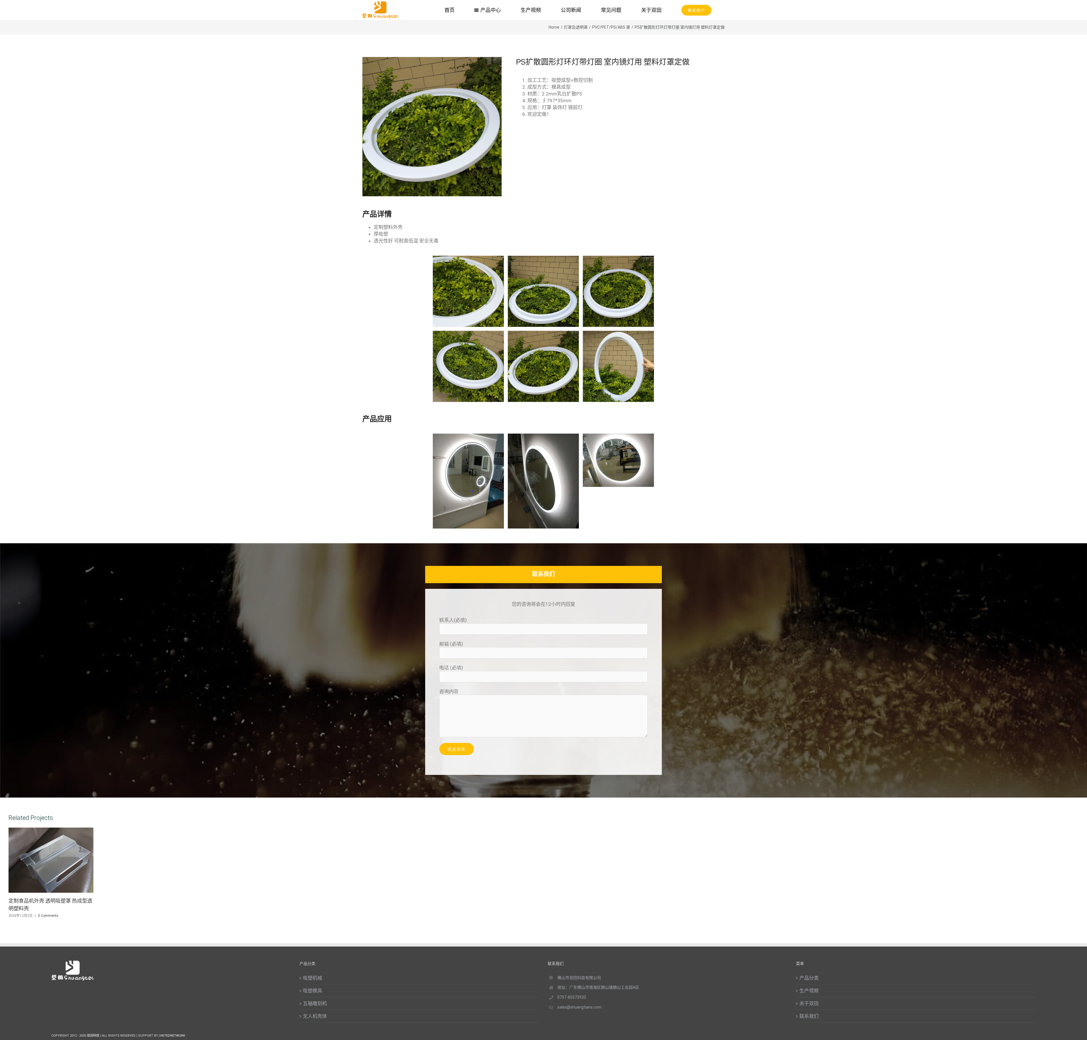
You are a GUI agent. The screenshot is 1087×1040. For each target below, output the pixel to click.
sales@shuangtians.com (579, 1007)
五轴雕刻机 (315, 1003)
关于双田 (809, 1003)
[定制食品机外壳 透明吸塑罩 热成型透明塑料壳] (50, 860)
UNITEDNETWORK (172, 1035)
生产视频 (809, 991)
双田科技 (93, 1035)
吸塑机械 (312, 978)
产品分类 (809, 978)
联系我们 (809, 1016)
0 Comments (48, 916)
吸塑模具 (312, 991)
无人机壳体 (315, 1016)
